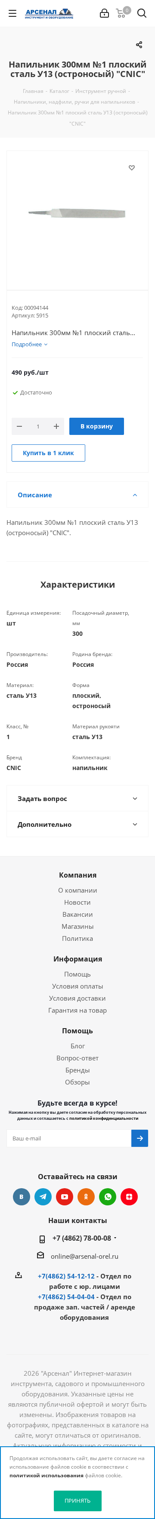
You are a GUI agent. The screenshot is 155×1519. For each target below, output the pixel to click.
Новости (77, 902)
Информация (77, 959)
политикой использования (46, 1475)
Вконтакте (21, 1196)
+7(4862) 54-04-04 (66, 1296)
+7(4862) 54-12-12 (66, 1276)
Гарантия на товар (77, 1010)
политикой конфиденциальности (103, 1118)
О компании (77, 890)
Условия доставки (77, 998)
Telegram (43, 1196)
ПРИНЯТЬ (77, 1500)
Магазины (78, 926)
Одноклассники (86, 1196)
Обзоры (77, 1082)
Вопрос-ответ (77, 1058)
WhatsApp (107, 1196)
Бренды (77, 1070)
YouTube (64, 1196)
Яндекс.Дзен (129, 1196)
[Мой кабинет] (104, 13)
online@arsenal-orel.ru (84, 1256)
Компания (77, 875)
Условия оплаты (77, 986)
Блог (78, 1045)
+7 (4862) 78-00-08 (82, 1238)
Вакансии (77, 914)
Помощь (77, 974)
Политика (77, 938)
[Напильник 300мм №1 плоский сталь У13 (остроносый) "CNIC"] (77, 213)
